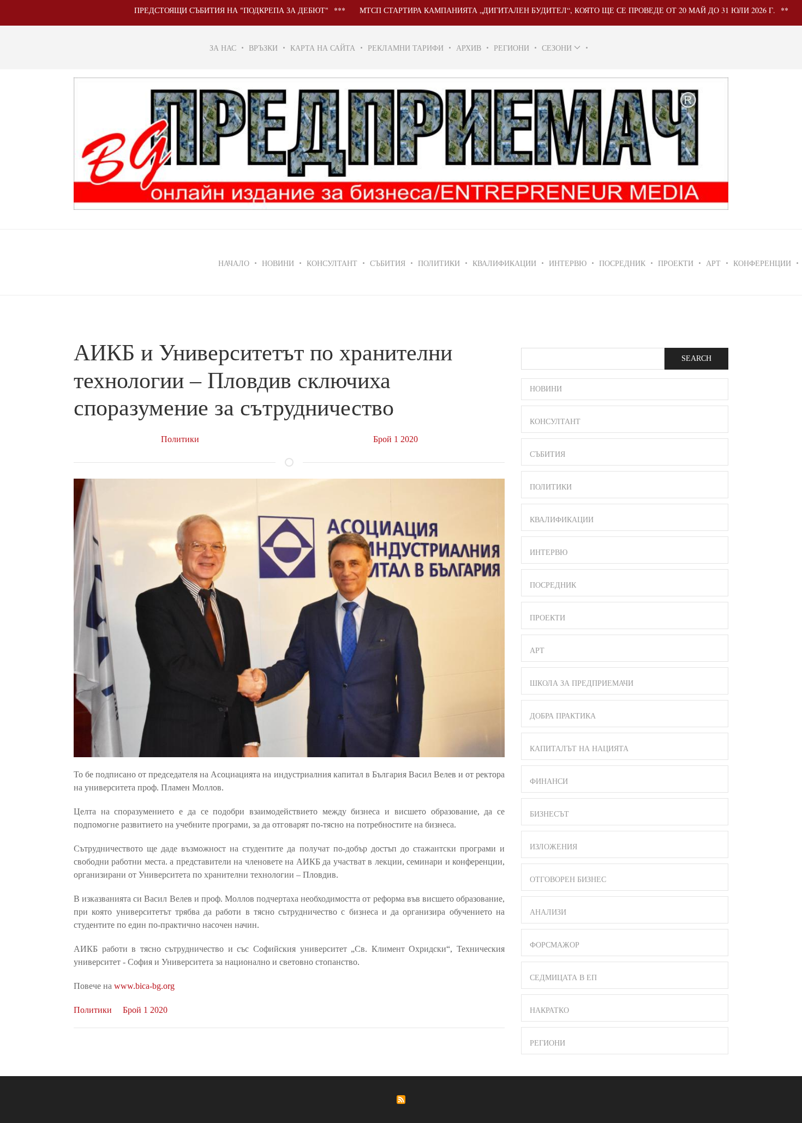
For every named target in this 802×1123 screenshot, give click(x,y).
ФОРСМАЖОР (554, 945)
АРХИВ (468, 48)
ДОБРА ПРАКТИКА (563, 716)
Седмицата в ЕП (563, 978)
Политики (180, 439)
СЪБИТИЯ (387, 263)
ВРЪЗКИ (263, 48)
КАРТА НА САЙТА (322, 48)
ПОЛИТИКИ (439, 263)
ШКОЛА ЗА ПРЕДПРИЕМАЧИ (581, 683)
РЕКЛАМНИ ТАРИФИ (406, 48)
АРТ (713, 263)
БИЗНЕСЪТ (549, 814)
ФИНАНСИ (549, 781)
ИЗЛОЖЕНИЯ (553, 847)
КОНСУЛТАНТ (332, 263)
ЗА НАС (223, 48)
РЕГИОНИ (511, 48)
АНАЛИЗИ (548, 912)
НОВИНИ (278, 263)
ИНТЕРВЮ (567, 263)
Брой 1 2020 (395, 439)
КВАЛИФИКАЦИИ (504, 263)
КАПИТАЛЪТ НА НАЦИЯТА (579, 749)
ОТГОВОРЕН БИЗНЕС (568, 880)
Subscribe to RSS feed (401, 1099)
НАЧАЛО (233, 263)
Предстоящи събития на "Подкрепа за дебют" (204, 10)
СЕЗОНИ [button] (557, 48)
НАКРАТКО (549, 1010)
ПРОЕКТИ (675, 263)
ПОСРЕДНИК (622, 263)
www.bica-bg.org (144, 986)
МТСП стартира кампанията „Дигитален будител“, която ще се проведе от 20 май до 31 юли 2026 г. (541, 10)
